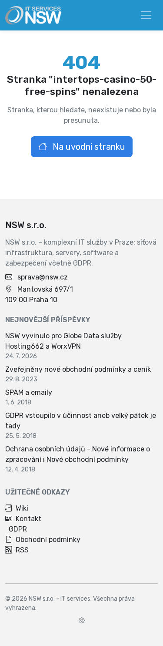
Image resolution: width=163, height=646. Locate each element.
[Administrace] (82, 620)
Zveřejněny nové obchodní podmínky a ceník (78, 369)
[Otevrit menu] (146, 15)
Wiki (22, 508)
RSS (22, 550)
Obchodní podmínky (48, 539)
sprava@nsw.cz (42, 277)
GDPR (18, 529)
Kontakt (28, 519)
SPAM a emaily (28, 392)
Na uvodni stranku (87, 146)
